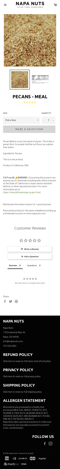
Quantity (46, 113)
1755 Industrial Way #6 (14, 332)
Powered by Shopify (26, 453)
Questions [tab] (32, 265)
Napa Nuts (13, 453)
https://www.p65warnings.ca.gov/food (21, 192)
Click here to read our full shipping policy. (22, 392)
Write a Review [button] (31, 249)
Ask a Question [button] (31, 256)
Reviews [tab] (13, 265)
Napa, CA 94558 (11, 337)
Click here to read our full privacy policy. (22, 376)
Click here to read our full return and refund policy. (27, 361)
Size (5, 113)
